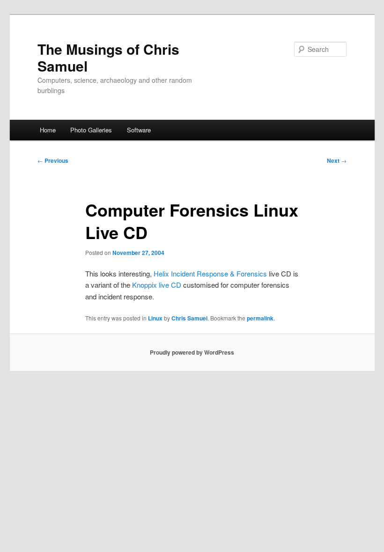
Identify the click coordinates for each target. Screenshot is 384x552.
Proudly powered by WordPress (192, 352)
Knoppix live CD (156, 285)
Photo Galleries (91, 129)
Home (48, 129)
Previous (52, 160)
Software (139, 129)
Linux (155, 318)
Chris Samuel (189, 318)
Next (337, 160)
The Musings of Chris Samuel (108, 57)
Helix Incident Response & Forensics (210, 273)
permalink (260, 318)
